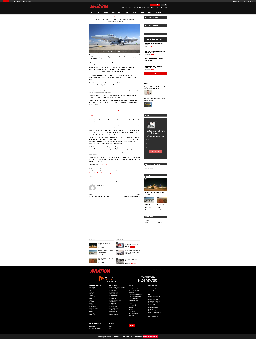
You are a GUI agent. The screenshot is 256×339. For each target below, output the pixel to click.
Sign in (163, 5)
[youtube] (250, 1)
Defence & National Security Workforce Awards (136, 290)
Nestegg (90, 303)
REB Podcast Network (152, 304)
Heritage (150, 12)
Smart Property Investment (93, 308)
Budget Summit (131, 285)
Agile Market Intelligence (93, 330)
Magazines (139, 7)
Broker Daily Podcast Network (153, 299)
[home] (99, 6)
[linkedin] (246, 1)
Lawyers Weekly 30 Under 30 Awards (135, 302)
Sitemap (110, 330)
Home (123, 7)
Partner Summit (131, 307)
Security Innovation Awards (133, 313)
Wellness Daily (91, 313)
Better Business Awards (113, 309)
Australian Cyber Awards (113, 297)
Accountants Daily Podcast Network (154, 296)
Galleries (156, 7)
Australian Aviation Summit (113, 293)
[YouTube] (156, 325)
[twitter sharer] (118, 182)
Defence (126, 12)
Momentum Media (92, 326)
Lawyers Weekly (91, 301)
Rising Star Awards (132, 311)
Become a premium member (150, 336)
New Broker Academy (132, 304)
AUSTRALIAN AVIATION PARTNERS (151, 17)
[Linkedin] (152, 325)
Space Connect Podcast (152, 306)
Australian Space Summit (113, 306)
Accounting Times (92, 288)
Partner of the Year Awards (133, 305)
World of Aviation (92, 314)
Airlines (92, 12)
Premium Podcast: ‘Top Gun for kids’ (131, 244)
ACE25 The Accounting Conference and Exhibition (117, 287)
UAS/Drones (159, 12)
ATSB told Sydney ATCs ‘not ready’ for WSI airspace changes (148, 206)
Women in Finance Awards (152, 285)
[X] (151, 325)
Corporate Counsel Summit (133, 289)
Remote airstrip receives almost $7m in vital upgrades (161, 206)
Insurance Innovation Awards (133, 300)
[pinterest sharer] (120, 182)
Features (152, 7)
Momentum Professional (152, 318)
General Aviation (145, 270)
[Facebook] (149, 325)
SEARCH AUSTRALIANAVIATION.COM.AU (153, 164)
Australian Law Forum (112, 303)
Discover (147, 34)
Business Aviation (116, 12)
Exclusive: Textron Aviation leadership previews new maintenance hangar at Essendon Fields (132, 252)
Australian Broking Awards (113, 295)
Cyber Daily (91, 295)
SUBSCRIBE (132, 325)
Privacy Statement (156, 155)
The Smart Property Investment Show (154, 312)
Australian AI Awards (112, 290)
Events (166, 7)
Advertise (235, 1)
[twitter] (244, 1)
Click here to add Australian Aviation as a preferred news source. (105, 173)
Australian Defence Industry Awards (115, 300)
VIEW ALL (91, 115)
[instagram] (248, 1)
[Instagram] (154, 325)
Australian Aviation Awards (113, 292)
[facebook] (242, 1)
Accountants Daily (92, 287)
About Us (110, 325)
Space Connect (91, 309)
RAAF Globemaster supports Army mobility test (131, 196)
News (135, 7)
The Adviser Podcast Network (153, 307)
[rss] (252, 1)
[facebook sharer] (116, 182)
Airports (106, 12)
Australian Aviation (92, 292)
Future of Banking (131, 292)
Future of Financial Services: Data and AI (135, 294)
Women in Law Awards (152, 289)
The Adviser (91, 311)
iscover (162, 7)
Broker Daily (91, 293)
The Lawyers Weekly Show (152, 310)
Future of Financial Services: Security (135, 296)
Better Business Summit (113, 311)
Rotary (142, 12)
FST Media (90, 298)
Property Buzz (91, 305)
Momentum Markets (92, 325)
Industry (134, 12)
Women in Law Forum (152, 290)
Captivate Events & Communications (95, 328)
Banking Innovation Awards (113, 308)
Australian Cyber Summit (113, 298)
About (233, 1)
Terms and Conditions (161, 154)
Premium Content (128, 7)
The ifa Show (150, 309)
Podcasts (143, 7)
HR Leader (91, 300)
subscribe (147, 115)
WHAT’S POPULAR (148, 175)
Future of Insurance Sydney (133, 298)
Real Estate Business (92, 306)
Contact (239, 1)
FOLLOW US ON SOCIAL (149, 216)
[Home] (100, 270)
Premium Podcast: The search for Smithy (131, 260)
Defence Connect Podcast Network (154, 301)
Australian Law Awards (112, 301)
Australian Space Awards (113, 305)
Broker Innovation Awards (113, 313)
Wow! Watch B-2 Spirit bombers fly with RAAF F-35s (99, 196)
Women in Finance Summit (152, 287)
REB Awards (131, 309)
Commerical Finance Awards (133, 287)
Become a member (155, 5)
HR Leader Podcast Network (153, 302)
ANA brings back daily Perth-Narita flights (22, 1)
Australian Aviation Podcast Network (154, 298)
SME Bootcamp (131, 315)
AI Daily (90, 290)
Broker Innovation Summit (113, 314)
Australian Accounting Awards (114, 288)
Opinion (148, 7)
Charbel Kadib (113, 21)
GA (99, 12)
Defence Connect (103, 164)
